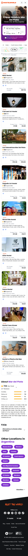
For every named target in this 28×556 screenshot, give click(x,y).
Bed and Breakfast (20, 523)
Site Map (8, 548)
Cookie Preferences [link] (17, 548)
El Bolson (6, 485)
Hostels (8, 523)
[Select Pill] (21, 2)
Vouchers (12, 545)
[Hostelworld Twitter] (8, 513)
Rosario (5, 461)
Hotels (12, 523)
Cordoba (13, 451)
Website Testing (20, 545)
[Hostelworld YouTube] (16, 513)
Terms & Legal (22, 541)
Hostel (4, 73)
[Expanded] (3, 45)
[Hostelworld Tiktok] (23, 513)
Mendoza (19, 447)
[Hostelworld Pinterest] (19, 513)
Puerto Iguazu (18, 456)
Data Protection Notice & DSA (9, 541)
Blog (4, 523)
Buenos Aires (7, 447)
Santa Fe (5, 470)
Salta (4, 451)
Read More (13, 54)
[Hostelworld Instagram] (12, 513)
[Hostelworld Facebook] (5, 513)
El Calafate (6, 456)
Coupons (6, 545)
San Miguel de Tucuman (10, 466)
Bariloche (16, 470)
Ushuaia (16, 480)
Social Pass (14, 527)
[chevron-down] (16, 387)
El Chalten (6, 475)
